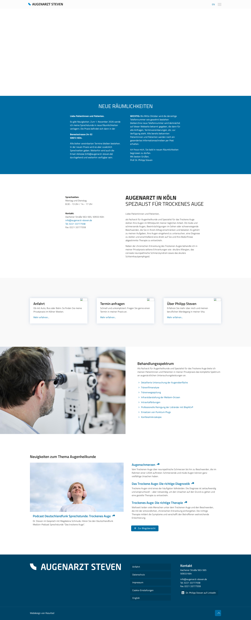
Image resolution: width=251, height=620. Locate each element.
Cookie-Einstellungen (143, 590)
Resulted (49, 613)
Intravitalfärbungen (150, 402)
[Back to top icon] (218, 613)
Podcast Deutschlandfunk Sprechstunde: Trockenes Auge (72, 516)
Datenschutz (138, 574)
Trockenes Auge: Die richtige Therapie (157, 502)
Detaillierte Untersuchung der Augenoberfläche (164, 382)
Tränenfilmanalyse (150, 387)
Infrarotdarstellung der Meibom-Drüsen (160, 397)
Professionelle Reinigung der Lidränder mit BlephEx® (167, 407)
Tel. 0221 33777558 (75, 223)
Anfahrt (136, 566)
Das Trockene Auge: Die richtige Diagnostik (161, 483)
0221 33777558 (192, 582)
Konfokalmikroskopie (151, 417)
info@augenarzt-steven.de (78, 220)
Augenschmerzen (143, 464)
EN (213, 4)
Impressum (137, 582)
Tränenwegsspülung (151, 392)
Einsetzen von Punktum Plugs (156, 412)
